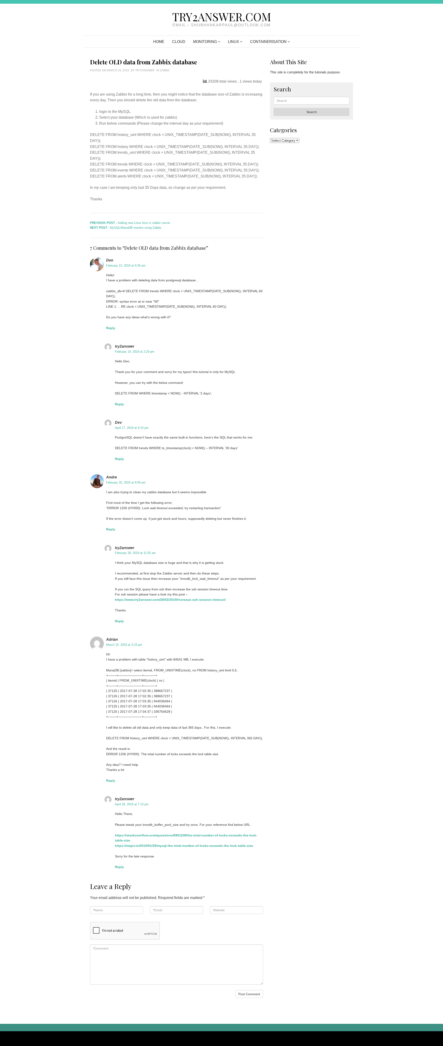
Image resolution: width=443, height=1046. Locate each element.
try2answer (145, 70)
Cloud (178, 42)
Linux (233, 42)
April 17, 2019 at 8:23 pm (132, 428)
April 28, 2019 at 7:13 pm (132, 804)
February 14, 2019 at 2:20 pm (134, 351)
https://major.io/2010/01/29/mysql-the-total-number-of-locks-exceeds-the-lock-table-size (184, 846)
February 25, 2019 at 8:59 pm (126, 482)
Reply (110, 328)
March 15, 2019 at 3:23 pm (124, 644)
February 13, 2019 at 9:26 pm (126, 265)
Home (158, 42)
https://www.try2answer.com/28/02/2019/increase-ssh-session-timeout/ (170, 599)
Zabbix (165, 70)
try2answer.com (221, 16)
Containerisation (268, 42)
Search (311, 112)
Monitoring (205, 42)
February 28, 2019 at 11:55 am (135, 553)
